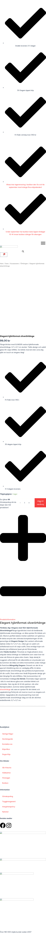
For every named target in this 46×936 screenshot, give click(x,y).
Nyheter (5, 812)
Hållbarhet (6, 773)
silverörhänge (5, 689)
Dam (6, 264)
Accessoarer (14, 264)
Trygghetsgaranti (9, 801)
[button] (23, 566)
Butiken (5, 783)
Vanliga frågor (7, 734)
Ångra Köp (6, 754)
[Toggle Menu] (43, 243)
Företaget (6, 778)
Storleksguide (7, 739)
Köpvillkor (6, 749)
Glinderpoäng (7, 796)
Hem (1, 264)
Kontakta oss (7, 744)
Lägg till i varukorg (40, 502)
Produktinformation (7, 619)
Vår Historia (6, 768)
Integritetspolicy (8, 807)
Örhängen (24, 264)
